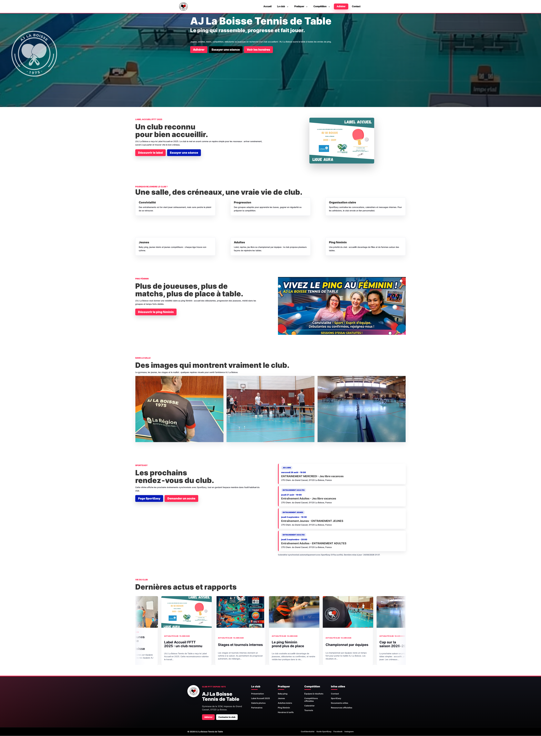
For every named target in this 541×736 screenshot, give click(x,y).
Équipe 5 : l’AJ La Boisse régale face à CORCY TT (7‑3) (376, 645)
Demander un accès (181, 498)
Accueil (267, 6)
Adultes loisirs (285, 703)
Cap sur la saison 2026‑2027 (322, 644)
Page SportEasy (149, 498)
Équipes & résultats (313, 693)
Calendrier (309, 705)
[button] (179, 409)
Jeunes (281, 698)
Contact (356, 6)
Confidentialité (307, 731)
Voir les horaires (258, 49)
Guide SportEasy (324, 731)
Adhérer (341, 6)
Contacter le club (226, 717)
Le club (281, 6)
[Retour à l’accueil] (193, 691)
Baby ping (282, 693)
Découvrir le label (150, 152)
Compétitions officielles (311, 699)
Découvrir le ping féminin (156, 312)
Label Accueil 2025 (260, 698)
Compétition (320, 6)
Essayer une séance (226, 49)
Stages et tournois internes (168, 645)
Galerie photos (258, 703)
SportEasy (336, 698)
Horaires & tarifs (286, 712)
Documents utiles (339, 703)
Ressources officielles (341, 707)
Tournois (308, 710)
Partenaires (256, 707)
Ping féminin (284, 707)
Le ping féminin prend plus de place (216, 644)
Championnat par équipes (275, 645)
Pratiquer (299, 6)
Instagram (349, 731)
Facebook (337, 731)
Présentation (257, 693)
